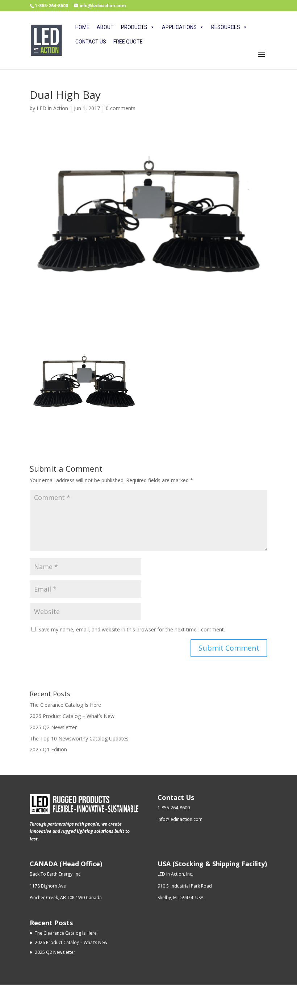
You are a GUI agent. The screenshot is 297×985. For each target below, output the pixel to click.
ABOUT (105, 27)
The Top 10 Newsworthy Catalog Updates (79, 738)
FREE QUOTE (128, 42)
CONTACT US (90, 42)
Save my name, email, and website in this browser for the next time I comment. (131, 629)
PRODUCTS (134, 27)
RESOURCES (225, 27)
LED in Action (52, 108)
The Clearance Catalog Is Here (65, 704)
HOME (82, 27)
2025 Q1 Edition (48, 749)
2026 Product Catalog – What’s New (72, 716)
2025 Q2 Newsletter (53, 727)
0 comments (120, 108)
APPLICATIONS (179, 27)
